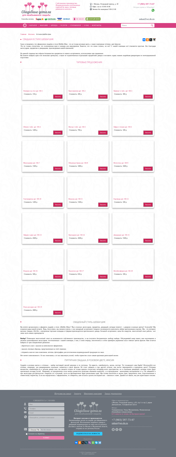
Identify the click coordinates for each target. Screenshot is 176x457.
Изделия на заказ (62, 393)
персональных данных (53, 434)
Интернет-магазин (93, 393)
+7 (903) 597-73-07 (145, 4)
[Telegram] (99, 442)
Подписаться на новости (88, 434)
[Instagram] (154, 39)
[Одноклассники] (147, 39)
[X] (150, 39)
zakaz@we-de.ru (146, 19)
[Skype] (96, 442)
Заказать (58, 96)
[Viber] (89, 442)
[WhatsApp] (93, 442)
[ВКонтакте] (144, 39)
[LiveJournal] (86, 442)
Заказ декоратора (113, 393)
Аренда (77, 393)
